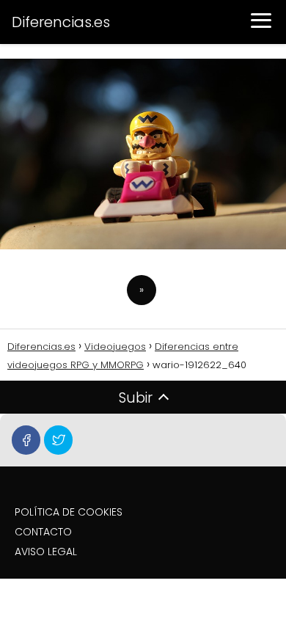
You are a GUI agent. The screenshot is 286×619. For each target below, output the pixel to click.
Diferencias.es (61, 22)
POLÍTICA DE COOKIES (68, 512)
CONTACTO (43, 531)
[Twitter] (58, 439)
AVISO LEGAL (46, 551)
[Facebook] (26, 439)
